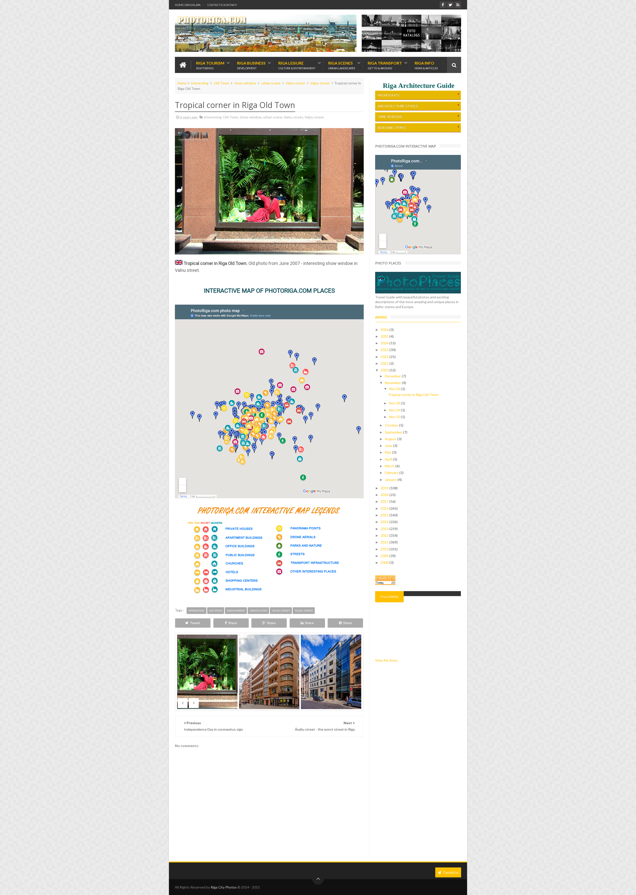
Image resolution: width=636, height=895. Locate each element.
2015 (385, 515)
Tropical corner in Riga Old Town (413, 395)
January (391, 479)
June (389, 445)
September (394, 432)
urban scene (270, 83)
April (389, 459)
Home (182, 83)
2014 (385, 522)
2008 (385, 562)
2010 (385, 549)
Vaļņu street (320, 83)
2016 (385, 508)
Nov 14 (395, 410)
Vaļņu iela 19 (269, 680)
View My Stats (386, 660)
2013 (385, 529)
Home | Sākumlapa (187, 4)
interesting (199, 83)
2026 (385, 329)
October (392, 425)
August (391, 439)
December (393, 376)
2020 (385, 370)
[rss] (457, 4)
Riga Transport (385, 65)
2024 (385, 343)
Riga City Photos (224, 887)
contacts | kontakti (222, 4)
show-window (245, 83)
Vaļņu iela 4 (331, 680)
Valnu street (295, 83)
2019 (385, 488)
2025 (385, 336)
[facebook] (442, 4)
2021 (385, 363)
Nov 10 (395, 417)
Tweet (195, 623)
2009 (385, 556)
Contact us (450, 872)
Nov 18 (395, 403)
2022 (385, 357)
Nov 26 (395, 389)
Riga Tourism (210, 65)
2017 (385, 501)
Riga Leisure (297, 65)
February (392, 472)
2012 (385, 535)
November (393, 383)
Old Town (221, 83)
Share (232, 623)
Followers (389, 597)
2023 (385, 350)
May (388, 452)
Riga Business (251, 65)
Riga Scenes (341, 65)
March (390, 466)
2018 (385, 495)
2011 (385, 542)
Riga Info (426, 65)
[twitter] (450, 4)
